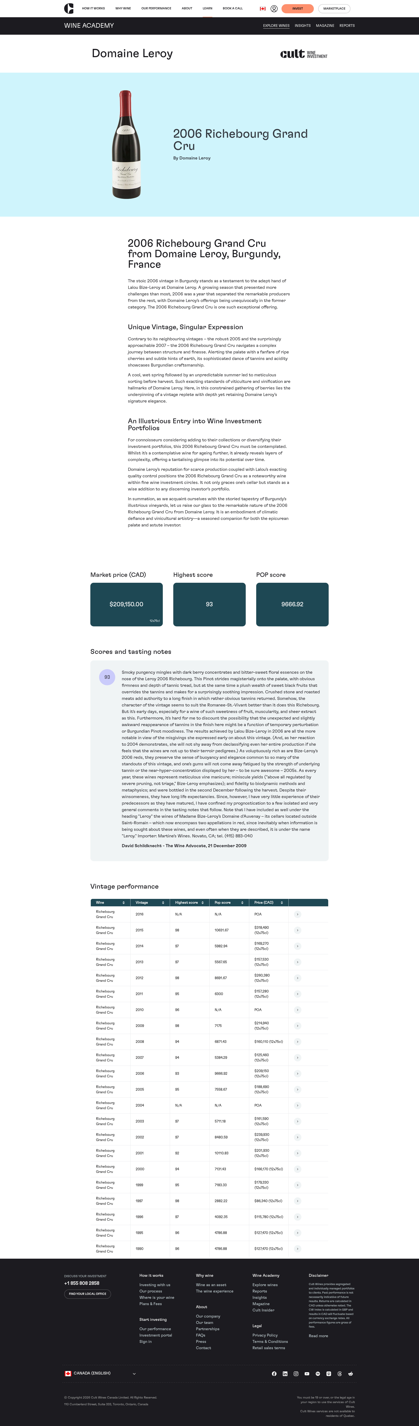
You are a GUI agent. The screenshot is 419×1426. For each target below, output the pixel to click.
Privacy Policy (265, 1335)
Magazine (325, 25)
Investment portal (155, 1335)
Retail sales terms (268, 1348)
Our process (150, 1291)
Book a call (233, 8)
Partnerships (208, 1329)
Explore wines (265, 1285)
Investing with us (154, 1285)
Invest (297, 8)
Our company (208, 1316)
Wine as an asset (211, 1285)
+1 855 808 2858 (81, 1283)
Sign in (145, 1342)
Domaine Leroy (132, 54)
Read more (318, 1336)
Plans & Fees (150, 1304)
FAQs (200, 1335)
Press (201, 1342)
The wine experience (215, 1291)
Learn (207, 8)
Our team (204, 1323)
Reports (347, 25)
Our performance (155, 1329)
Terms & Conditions (270, 1342)
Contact (203, 1348)
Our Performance (156, 8)
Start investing (153, 1320)
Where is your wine (156, 1298)
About (187, 8)
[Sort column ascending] (123, 902)
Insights (303, 25)
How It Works (93, 8)
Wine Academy (265, 1276)
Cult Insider (263, 1310)
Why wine (123, 8)
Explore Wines (276, 25)
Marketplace (334, 8)
